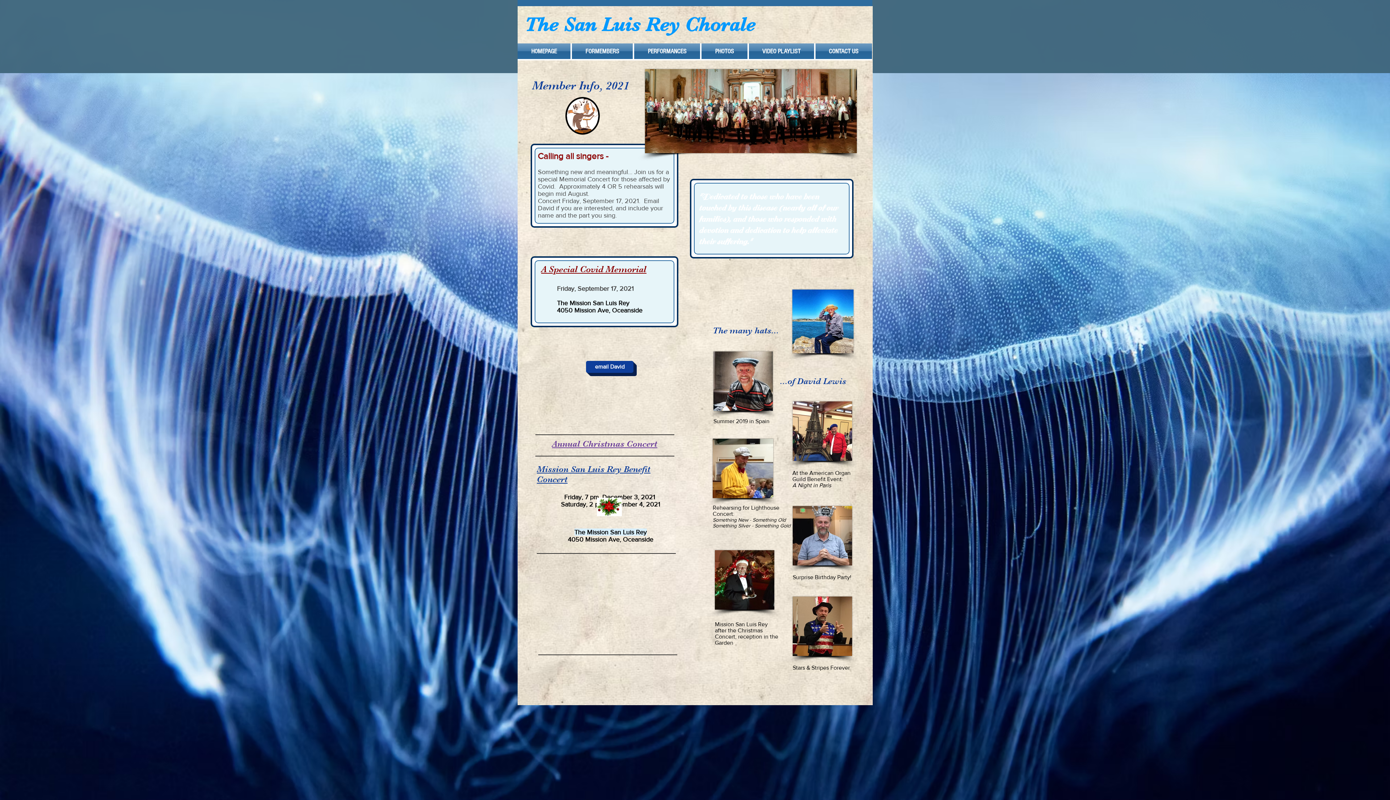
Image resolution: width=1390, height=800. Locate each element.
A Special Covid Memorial (593, 269)
